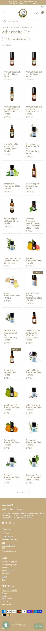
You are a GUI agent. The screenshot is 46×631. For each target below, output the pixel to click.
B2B (3, 548)
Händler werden (8, 545)
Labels (4, 576)
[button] (42, 13)
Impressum (6, 605)
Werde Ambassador (9, 590)
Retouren (5, 567)
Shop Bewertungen (9, 539)
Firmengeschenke (9, 551)
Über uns (5, 533)
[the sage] (23, 13)
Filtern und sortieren (17, 39)
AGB (3, 579)
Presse (4, 593)
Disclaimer (6, 602)
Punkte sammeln (8, 570)
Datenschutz (7, 599)
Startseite (5, 27)
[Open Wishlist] (42, 7)
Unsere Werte (7, 536)
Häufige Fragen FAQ (9, 565)
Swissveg (5, 573)
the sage (22, 624)
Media (4, 596)
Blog (3, 542)
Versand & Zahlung (9, 562)
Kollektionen (15, 27)
